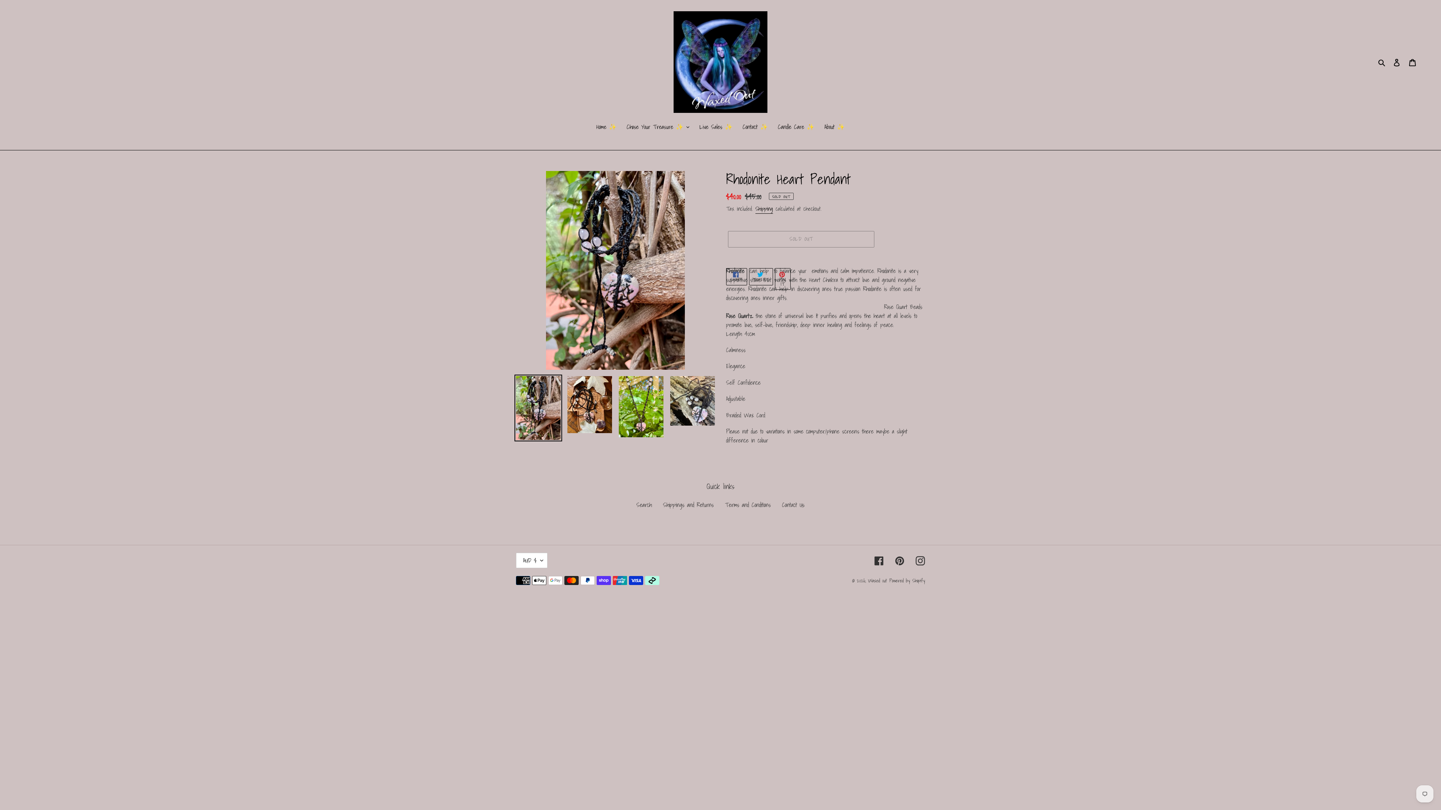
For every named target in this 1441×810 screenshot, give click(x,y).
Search (644, 505)
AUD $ (530, 560)
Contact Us (793, 505)
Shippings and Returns (688, 505)
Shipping (764, 208)
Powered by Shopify (907, 581)
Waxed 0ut (877, 581)
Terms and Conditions (748, 505)
